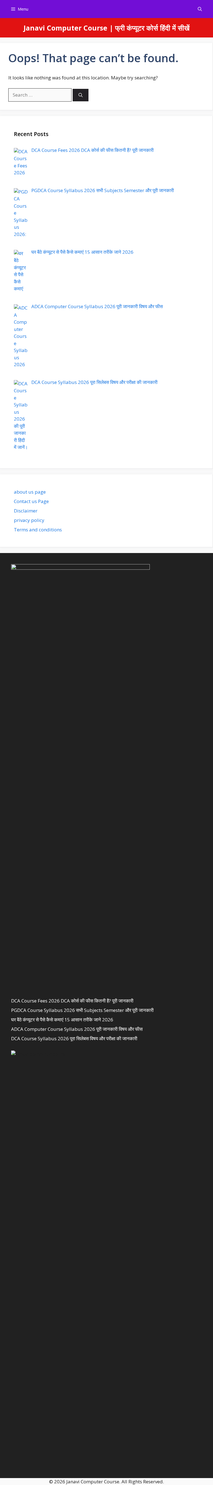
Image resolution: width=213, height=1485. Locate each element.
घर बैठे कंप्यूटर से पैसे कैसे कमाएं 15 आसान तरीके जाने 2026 (62, 1019)
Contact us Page (31, 501)
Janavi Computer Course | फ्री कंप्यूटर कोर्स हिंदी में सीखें (107, 27)
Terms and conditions (38, 529)
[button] (199, 9)
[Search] (80, 95)
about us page (30, 492)
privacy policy (29, 520)
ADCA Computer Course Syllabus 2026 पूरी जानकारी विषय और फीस (77, 1029)
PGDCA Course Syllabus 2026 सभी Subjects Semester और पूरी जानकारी (82, 1010)
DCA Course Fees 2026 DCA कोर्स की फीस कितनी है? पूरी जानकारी (72, 1000)
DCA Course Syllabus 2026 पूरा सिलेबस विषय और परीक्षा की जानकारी (74, 1038)
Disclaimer (25, 510)
